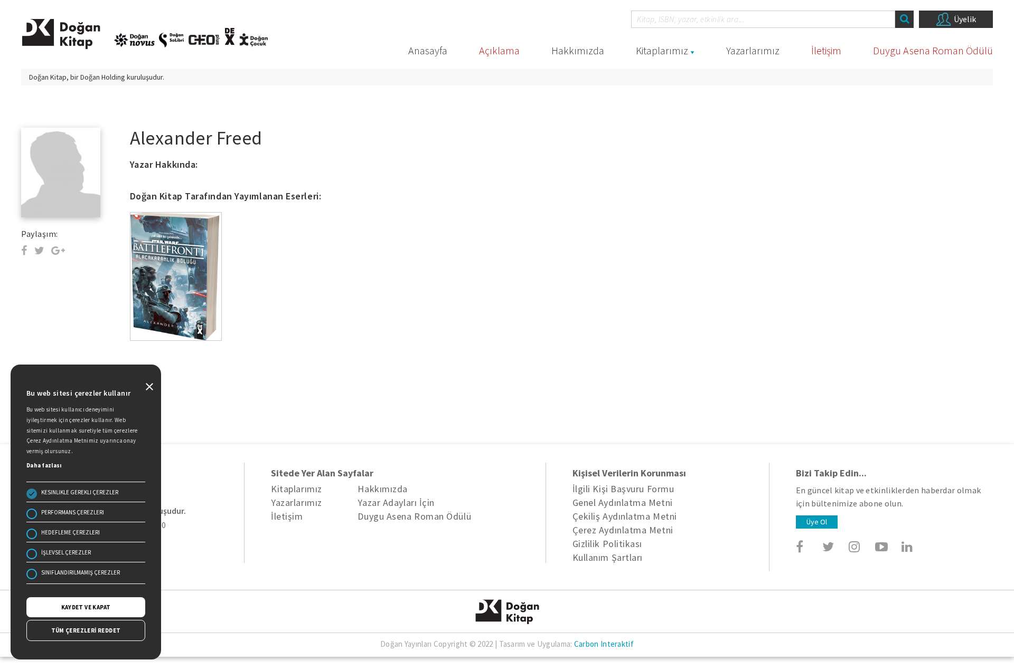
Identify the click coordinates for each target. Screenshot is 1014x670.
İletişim (826, 50)
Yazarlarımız (753, 50)
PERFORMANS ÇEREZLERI (72, 512)
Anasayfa (427, 50)
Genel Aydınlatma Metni (622, 502)
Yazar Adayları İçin (396, 502)
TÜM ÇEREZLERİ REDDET (86, 630)
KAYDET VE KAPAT (86, 607)
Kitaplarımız (662, 50)
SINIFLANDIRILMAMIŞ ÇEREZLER (80, 572)
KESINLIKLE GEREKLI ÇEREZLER (79, 492)
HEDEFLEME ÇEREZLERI (70, 532)
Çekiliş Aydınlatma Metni (624, 516)
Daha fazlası (44, 465)
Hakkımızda (577, 50)
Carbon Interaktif (604, 644)
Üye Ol (816, 522)
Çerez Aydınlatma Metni (622, 530)
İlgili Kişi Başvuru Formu (623, 489)
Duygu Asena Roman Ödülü (933, 50)
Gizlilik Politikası (607, 544)
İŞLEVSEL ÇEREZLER (66, 552)
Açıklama (499, 50)
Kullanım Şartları (607, 557)
